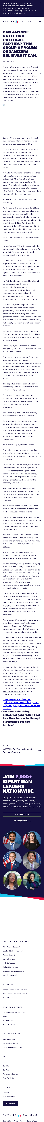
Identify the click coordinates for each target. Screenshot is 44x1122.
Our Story (7, 1066)
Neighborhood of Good (13, 691)
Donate (6, 1092)
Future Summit (9, 955)
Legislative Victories (11, 1043)
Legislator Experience (16, 941)
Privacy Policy (19, 1121)
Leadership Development (13, 951)
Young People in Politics (13, 1047)
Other (6, 1087)
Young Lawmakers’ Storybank (15, 1012)
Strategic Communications (13, 971)
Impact (5, 1062)
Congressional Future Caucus (15, 990)
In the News (8, 1020)
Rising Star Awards (10, 967)
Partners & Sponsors (11, 1074)
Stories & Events (12, 1007)
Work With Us (8, 1078)
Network (8, 984)
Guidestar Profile (10, 1096)
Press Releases (9, 1024)
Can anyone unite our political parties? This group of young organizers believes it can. (21, 704)
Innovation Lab (9, 959)
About (6, 1056)
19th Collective (9, 963)
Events (6, 1016)
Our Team (7, 1070)
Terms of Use (32, 1121)
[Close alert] (41, 8)
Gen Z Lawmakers (10, 998)
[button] (39, 21)
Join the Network (10, 975)
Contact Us (7, 1121)
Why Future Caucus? (11, 947)
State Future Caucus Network (15, 994)
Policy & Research (13, 1034)
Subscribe (10, 1103)
